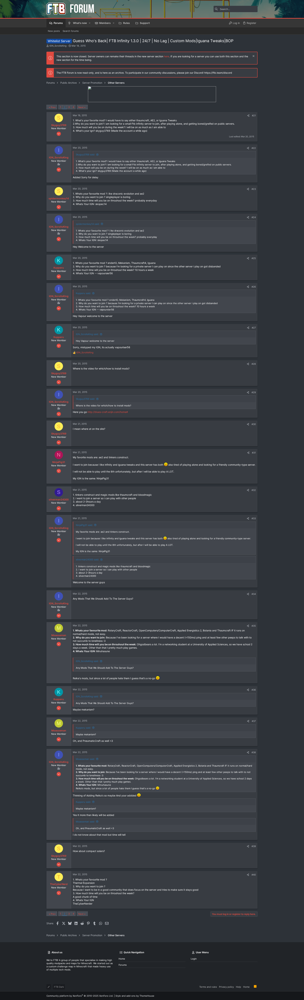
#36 (254, 689)
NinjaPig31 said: (84, 525)
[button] (89, 23)
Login (194, 958)
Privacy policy (226, 986)
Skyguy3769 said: (85, 154)
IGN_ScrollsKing (57, 45)
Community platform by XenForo (79, 995)
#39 (254, 846)
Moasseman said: (85, 759)
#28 (254, 363)
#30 (254, 424)
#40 (254, 874)
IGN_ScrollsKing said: (87, 334)
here (166, 56)
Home (122, 958)
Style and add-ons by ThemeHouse (134, 995)
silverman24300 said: (87, 559)
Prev (53, 107)
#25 (254, 258)
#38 (254, 752)
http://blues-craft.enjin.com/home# (108, 411)
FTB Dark (59, 986)
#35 (254, 625)
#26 (254, 286)
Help (238, 986)
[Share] (248, 115)
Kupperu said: (83, 293)
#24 (254, 217)
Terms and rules (208, 986)
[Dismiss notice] (253, 56)
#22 (254, 148)
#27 (254, 327)
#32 (254, 490)
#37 (254, 721)
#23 (254, 189)
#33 (254, 518)
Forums (123, 964)
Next (81, 107)
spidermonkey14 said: (88, 224)
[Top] (252, 987)
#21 (254, 115)
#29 (254, 392)
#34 (254, 594)
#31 (254, 452)
